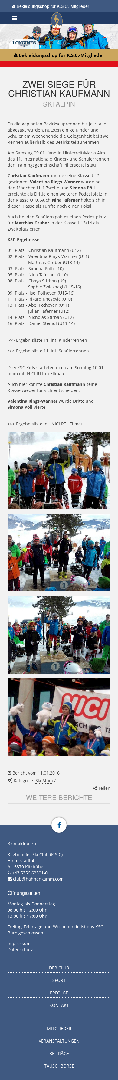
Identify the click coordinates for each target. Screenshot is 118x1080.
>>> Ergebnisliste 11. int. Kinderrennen (47, 340)
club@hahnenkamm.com (38, 879)
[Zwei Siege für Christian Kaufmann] (59, 470)
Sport (59, 980)
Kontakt (59, 1005)
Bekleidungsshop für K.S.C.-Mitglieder (52, 6)
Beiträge (59, 1053)
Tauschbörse (59, 1066)
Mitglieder (59, 1028)
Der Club (59, 968)
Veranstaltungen (59, 1041)
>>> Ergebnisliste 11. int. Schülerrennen (48, 351)
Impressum (19, 943)
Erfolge (59, 993)
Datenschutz (20, 949)
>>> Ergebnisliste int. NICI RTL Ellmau (46, 424)
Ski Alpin (44, 780)
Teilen (103, 788)
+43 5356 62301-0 (30, 873)
